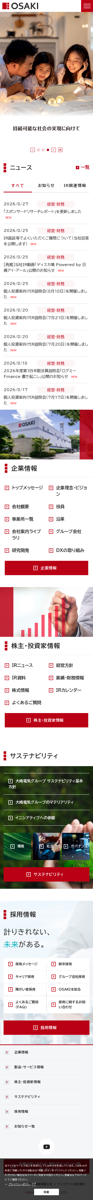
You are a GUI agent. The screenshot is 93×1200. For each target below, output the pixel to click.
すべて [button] (17, 185)
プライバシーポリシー (19, 1184)
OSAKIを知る (70, 989)
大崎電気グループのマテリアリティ (45, 802)
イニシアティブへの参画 (35, 818)
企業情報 (21, 1052)
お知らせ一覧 (24, 1126)
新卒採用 (65, 964)
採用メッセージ (26, 964)
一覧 (85, 167)
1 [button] (38, 150)
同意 (46, 1192)
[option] (46, 77)
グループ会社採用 (72, 976)
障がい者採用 (26, 989)
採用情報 (21, 1111)
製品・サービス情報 (29, 1067)
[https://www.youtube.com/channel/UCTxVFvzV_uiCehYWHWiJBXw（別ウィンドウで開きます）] (46, 1147)
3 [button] (48, 150)
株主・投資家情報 (27, 1082)
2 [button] (43, 150)
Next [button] (54, 150)
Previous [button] (33, 150)
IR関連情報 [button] (75, 185)
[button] (46, 1052)
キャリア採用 (25, 976)
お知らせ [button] (46, 185)
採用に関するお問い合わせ (72, 1004)
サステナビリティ (27, 1096)
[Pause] (60, 150)
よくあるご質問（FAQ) (27, 1004)
